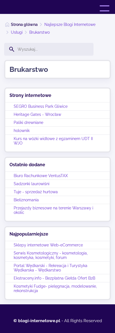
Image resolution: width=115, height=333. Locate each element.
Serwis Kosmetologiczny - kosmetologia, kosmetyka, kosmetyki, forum (51, 255)
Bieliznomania (26, 200)
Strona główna (24, 24)
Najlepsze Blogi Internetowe (69, 24)
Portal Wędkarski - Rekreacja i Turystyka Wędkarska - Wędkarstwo (50, 267)
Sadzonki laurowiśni (31, 184)
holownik (22, 130)
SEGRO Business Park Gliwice (41, 106)
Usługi (17, 32)
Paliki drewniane (28, 122)
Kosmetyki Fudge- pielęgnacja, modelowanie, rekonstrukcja (55, 288)
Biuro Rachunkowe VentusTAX (41, 175)
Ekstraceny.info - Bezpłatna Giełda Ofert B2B (54, 278)
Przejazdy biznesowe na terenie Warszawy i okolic (53, 210)
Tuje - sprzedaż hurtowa (36, 192)
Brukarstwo (39, 32)
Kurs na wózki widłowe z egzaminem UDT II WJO (53, 140)
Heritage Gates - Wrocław (37, 114)
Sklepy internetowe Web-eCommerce (48, 245)
